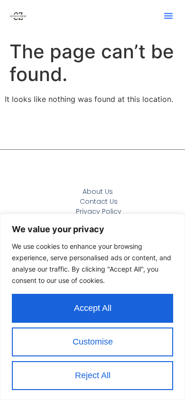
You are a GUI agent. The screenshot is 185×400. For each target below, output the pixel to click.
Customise (93, 341)
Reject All (93, 375)
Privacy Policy (98, 211)
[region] (92, 307)
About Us (98, 191)
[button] (168, 16)
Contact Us (99, 201)
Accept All (92, 308)
